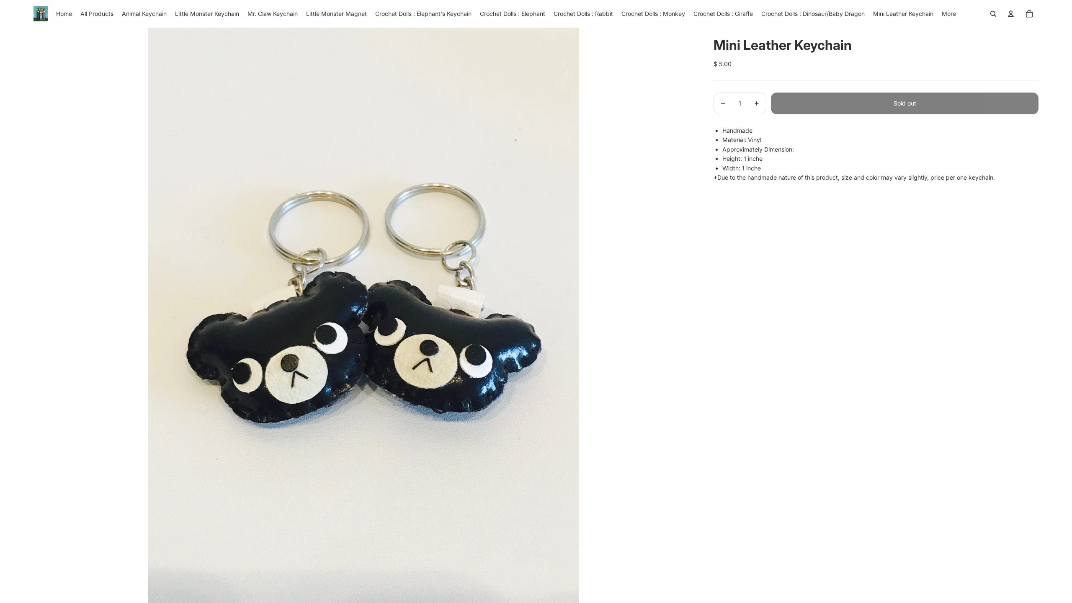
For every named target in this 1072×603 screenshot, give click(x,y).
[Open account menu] (1011, 14)
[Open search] (993, 14)
